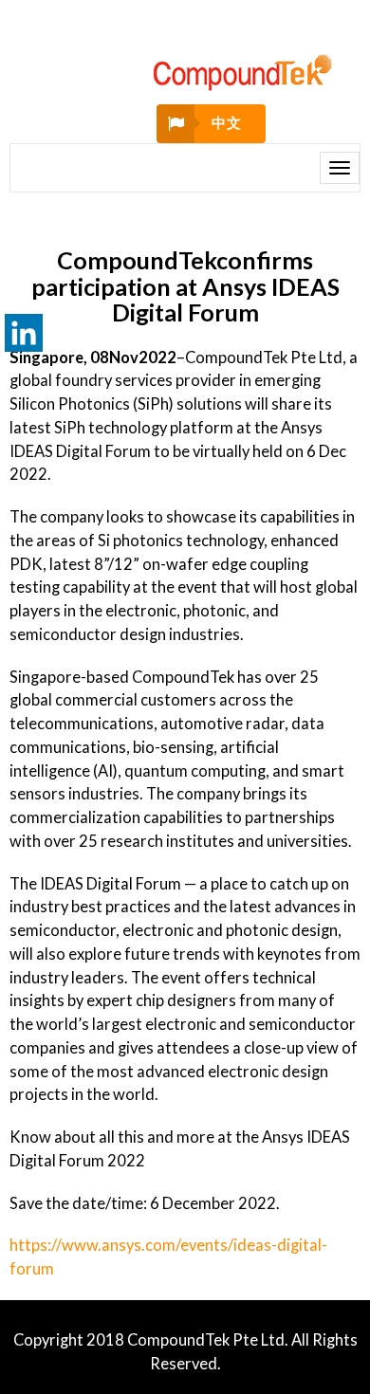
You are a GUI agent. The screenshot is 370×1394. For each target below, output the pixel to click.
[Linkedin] (24, 333)
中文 (226, 123)
